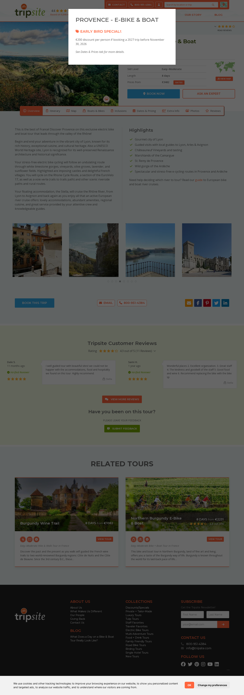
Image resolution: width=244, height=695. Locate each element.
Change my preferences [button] (212, 685)
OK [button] (189, 685)
